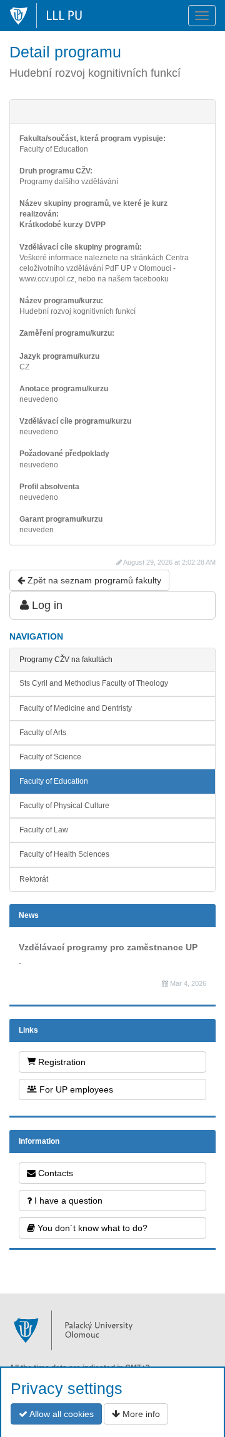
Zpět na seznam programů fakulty (93, 580)
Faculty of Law (43, 830)
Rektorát (33, 879)
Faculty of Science (50, 757)
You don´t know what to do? (91, 1228)
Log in (45, 605)
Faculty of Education (53, 781)
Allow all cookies (61, 1414)
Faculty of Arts (42, 732)
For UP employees (75, 1089)
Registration (61, 1062)
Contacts (54, 1173)
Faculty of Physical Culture (64, 805)
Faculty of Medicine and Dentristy (75, 708)
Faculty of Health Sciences (64, 854)
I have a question (67, 1201)
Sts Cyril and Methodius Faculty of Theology (93, 683)
